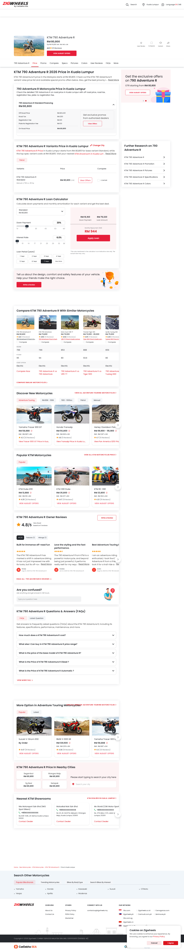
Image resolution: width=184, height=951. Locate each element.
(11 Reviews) (92, 337)
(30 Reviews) (29, 437)
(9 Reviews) (115, 337)
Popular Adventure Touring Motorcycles (95, 705)
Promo (43, 63)
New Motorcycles (25, 867)
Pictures (74, 63)
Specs (64, 63)
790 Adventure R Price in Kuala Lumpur (26, 339)
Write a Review (29, 285)
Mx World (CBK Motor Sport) (107, 806)
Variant (160, 46)
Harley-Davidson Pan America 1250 (109, 427)
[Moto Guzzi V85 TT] (70, 322)
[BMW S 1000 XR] (71, 726)
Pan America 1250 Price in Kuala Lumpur (112, 441)
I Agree (171, 943)
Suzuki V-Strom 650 (29, 739)
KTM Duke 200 (26, 489)
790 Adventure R (21, 63)
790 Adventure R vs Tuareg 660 (114, 372)
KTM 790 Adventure (45, 332)
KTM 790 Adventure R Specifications (141, 177)
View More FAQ (24, 680)
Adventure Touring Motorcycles (99, 393)
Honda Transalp (64, 427)
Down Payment (24, 222)
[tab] (143, 100)
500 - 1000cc (66, 400)
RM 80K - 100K (48, 400)
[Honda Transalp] (71, 414)
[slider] (27, 226)
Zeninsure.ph (160, 914)
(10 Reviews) (104, 437)
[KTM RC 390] (109, 476)
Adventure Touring (27, 400)
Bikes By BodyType (75, 882)
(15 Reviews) (68, 499)
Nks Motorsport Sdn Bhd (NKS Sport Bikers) (32, 808)
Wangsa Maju (54, 773)
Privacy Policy (70, 910)
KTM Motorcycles (38, 867)
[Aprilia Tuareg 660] (114, 322)
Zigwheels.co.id (144, 910)
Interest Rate (22, 237)
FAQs (108, 63)
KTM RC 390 (100, 489)
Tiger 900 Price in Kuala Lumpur (93, 339)
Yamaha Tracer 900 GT (30, 427)
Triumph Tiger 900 (89, 332)
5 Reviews (57, 48)
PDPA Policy (69, 914)
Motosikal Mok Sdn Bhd (67, 806)
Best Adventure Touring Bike (107, 544)
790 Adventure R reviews (37, 579)
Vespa (19, 893)
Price (35, 63)
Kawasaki (82, 889)
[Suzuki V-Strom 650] (34, 726)
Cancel (154, 943)
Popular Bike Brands (24, 882)
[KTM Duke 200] (34, 476)
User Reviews (97, 63)
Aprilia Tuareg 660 (111, 332)
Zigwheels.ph (128, 914)
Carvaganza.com (162, 910)
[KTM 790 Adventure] (48, 322)
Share (168, 46)
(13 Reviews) (71, 337)
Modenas (82, 893)
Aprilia (50, 893)
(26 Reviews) (30, 499)
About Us (48, 910)
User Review (141, 46)
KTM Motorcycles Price (103, 455)
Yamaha (20, 889)
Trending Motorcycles (50, 882)
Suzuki (112, 889)
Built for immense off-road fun (33, 544)
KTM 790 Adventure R (24, 332)
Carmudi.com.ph (145, 914)
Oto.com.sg (127, 918)
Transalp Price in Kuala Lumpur (74, 441)
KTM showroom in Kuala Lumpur (91, 153)
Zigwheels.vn (128, 922)
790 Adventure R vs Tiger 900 (92, 372)
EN (176, 4)
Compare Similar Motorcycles (31, 382)
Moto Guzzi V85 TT (67, 332)
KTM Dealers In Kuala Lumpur (101, 798)
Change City (98, 145)
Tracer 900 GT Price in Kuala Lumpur (36, 441)
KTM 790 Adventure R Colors (137, 183)
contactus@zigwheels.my (97, 910)
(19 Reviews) (30, 749)
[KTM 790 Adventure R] (25, 322)
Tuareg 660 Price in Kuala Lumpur (115, 339)
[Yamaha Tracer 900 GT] (34, 414)
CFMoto (144, 889)
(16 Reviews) (49, 337)
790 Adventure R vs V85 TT (70, 372)
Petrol (83, 400)
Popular (22, 462)
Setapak (54, 783)
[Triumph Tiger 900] (92, 322)
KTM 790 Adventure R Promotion (139, 163)
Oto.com (126, 910)
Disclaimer (69, 918)
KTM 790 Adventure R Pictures (138, 170)
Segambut (28, 773)
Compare (151, 46)
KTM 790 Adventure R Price (30, 150)
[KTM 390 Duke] (71, 476)
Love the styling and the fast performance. (69, 546)
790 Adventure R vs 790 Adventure (48, 372)
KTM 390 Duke (63, 489)
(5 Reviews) (25, 337)
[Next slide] (118, 425)
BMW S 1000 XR (63, 739)
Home (16, 867)
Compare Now (23, 371)
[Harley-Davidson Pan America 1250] (109, 414)
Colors (84, 63)
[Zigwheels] (15, 4)
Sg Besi (28, 783)
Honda (50, 889)
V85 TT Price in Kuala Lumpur (70, 339)
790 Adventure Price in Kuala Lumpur (48, 339)
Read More (46, 564)
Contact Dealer (26, 821)
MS (180, 4)
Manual (97, 400)
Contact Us (49, 914)
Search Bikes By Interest (100, 882)
